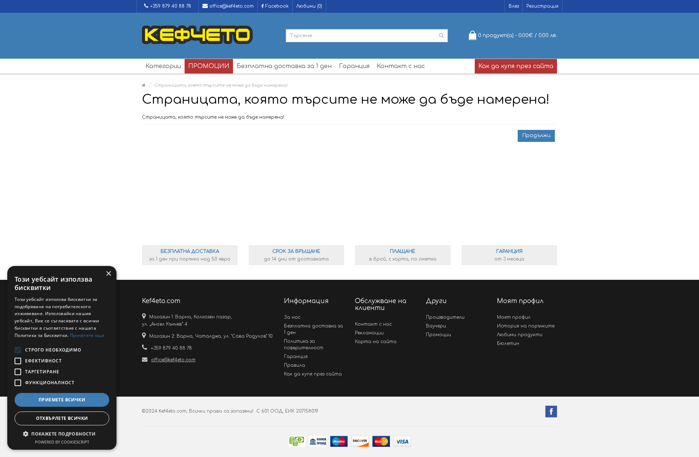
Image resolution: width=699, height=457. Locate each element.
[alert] (61, 358)
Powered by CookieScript (62, 442)
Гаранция (354, 66)
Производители (445, 317)
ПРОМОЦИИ (208, 66)
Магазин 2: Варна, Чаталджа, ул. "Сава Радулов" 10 (211, 336)
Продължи (536, 135)
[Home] (144, 85)
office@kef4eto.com (231, 6)
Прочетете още (87, 335)
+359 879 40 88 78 (170, 6)
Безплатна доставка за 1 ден (284, 66)
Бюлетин (508, 343)
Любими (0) (309, 6)
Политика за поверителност (303, 344)
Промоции (438, 334)
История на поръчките (525, 326)
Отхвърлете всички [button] (62, 418)
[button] (62, 433)
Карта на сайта (375, 341)
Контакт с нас (401, 66)
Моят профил (513, 317)
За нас (292, 317)
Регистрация (542, 6)
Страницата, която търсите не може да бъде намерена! (221, 85)
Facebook (276, 6)
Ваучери (436, 326)
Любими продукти (519, 334)
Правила (294, 365)
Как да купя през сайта (515, 66)
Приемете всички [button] (62, 400)
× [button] (108, 274)
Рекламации (369, 332)
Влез (514, 6)
